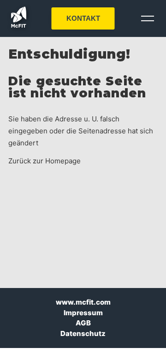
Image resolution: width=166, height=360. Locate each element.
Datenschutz (83, 333)
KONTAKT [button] (83, 18)
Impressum (83, 312)
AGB (83, 322)
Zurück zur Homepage (44, 160)
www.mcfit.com (83, 302)
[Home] (18, 25)
